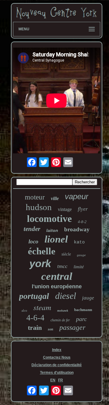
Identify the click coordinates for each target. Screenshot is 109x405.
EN (52, 380)
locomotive (49, 218)
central (56, 276)
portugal (34, 296)
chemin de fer (60, 320)
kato (79, 242)
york (40, 263)
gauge (81, 255)
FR (60, 380)
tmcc (62, 266)
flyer (83, 209)
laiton (52, 230)
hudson (39, 207)
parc (81, 319)
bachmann (83, 309)
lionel (56, 239)
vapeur (76, 196)
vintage (65, 209)
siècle (66, 254)
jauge (88, 298)
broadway (77, 229)
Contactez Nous (57, 357)
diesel (65, 296)
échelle (41, 251)
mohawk (62, 310)
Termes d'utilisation (57, 372)
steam (42, 307)
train (35, 327)
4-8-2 (82, 221)
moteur (35, 197)
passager (72, 327)
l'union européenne (57, 286)
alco (24, 310)
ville (55, 198)
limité (79, 266)
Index (56, 350)
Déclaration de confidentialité (56, 365)
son (50, 329)
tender (32, 229)
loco (33, 241)
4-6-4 (35, 317)
